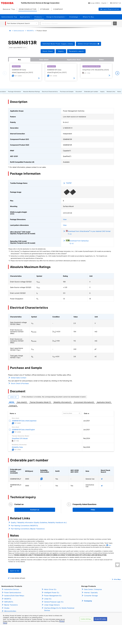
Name (12, 413)
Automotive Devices (11, 589)
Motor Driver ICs (50, 589)
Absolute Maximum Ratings (31, 91)
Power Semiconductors (12, 592)
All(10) (11, 402)
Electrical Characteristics (50, 91)
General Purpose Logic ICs (53, 602)
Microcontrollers (10, 611)
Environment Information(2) (84, 402)
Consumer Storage (91, 596)
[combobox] (76, 23)
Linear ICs (47, 599)
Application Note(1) (104, 402)
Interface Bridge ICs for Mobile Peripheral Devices (59, 609)
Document (79, 91)
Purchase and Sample (66, 91)
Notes (119, 91)
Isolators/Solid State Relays (14, 596)
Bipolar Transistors (11, 605)
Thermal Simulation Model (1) (40, 402)
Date (85, 413)
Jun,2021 (86, 421)
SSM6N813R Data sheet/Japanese (24, 421)
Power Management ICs (52, 596)
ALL (19, 60)
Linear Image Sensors (52, 605)
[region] (61, 619)
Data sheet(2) (22, 402)
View (65, 219)
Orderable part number (91, 91)
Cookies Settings (86, 619)
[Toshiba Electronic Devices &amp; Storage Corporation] (40, 3)
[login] (117, 564)
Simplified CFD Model (20, 438)
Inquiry (102, 91)
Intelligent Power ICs (51, 592)
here (109, 545)
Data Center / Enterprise (93, 589)
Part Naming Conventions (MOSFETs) (24, 526)
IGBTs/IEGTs (8, 602)
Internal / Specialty (91, 592)
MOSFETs (30, 30)
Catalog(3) (13, 406)
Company (88, 601)
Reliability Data (17, 447)
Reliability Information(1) (62, 402)
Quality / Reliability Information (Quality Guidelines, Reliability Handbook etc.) (39, 522)
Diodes (6, 608)
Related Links (111, 91)
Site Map (117, 579)
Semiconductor (19, 30)
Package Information (14, 91)
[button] (98, 3)
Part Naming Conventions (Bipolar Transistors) (28, 529)
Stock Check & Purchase (20, 383)
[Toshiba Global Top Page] (11, 3)
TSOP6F (69, 183)
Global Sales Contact (18, 378)
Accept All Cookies (100, 619)
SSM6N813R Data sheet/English (23, 430)
